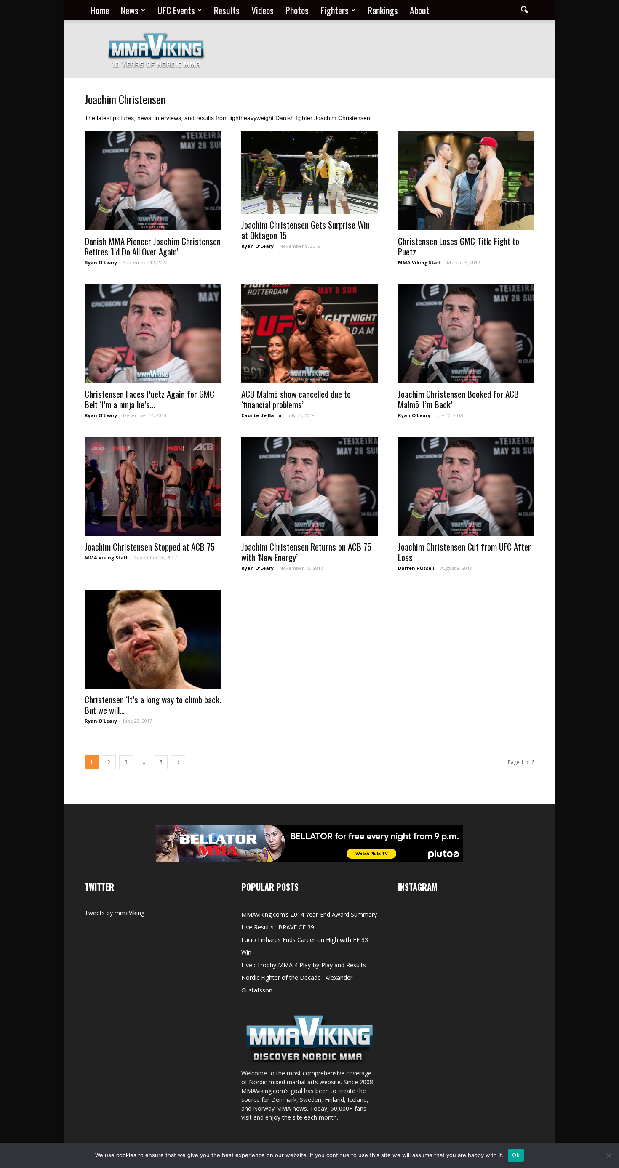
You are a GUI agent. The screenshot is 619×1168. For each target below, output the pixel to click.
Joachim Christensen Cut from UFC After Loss (464, 552)
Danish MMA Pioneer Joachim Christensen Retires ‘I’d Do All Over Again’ (153, 246)
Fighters (334, 10)
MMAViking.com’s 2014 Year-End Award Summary (309, 914)
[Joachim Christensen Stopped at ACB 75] (153, 486)
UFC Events (176, 10)
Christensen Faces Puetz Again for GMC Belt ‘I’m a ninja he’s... (149, 399)
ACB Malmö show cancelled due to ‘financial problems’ (296, 399)
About (420, 10)
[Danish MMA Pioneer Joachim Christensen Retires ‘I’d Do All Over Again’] (153, 180)
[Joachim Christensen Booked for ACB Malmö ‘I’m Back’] (466, 333)
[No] (608, 1155)
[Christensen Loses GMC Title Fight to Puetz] (466, 180)
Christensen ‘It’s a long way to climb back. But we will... (153, 704)
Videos (262, 10)
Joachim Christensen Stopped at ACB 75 (150, 546)
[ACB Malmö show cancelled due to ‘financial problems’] (309, 333)
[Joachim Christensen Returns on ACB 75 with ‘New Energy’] (309, 486)
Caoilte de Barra (261, 415)
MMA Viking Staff (419, 262)
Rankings (383, 10)
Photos (297, 10)
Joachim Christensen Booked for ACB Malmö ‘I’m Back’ (458, 399)
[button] (524, 10)
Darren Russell (416, 568)
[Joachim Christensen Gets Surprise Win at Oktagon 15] (309, 172)
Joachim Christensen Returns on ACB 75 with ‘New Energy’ (306, 552)
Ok (516, 1155)
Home (100, 10)
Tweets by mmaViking (114, 913)
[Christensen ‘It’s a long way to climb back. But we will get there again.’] (153, 639)
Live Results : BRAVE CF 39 (277, 927)
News (130, 10)
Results (227, 10)
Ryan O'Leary (101, 262)
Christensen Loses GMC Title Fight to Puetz (458, 246)
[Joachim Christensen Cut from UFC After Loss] (466, 486)
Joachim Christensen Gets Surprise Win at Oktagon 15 (305, 230)
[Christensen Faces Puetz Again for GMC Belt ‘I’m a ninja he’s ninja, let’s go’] (153, 333)
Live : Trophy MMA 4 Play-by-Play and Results (303, 965)
